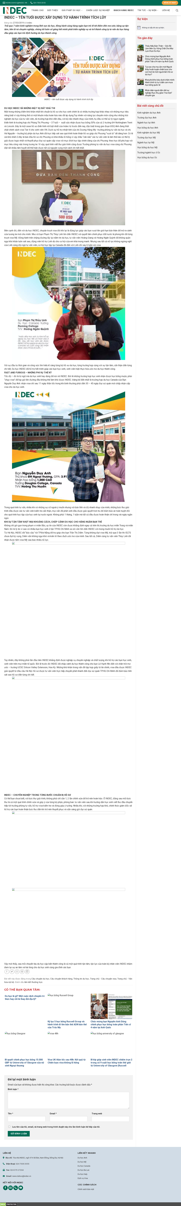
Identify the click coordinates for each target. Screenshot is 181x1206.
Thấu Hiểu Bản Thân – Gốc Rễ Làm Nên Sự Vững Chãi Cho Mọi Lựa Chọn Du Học (159, 48)
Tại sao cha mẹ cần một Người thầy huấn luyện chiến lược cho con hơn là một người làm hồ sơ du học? (159, 71)
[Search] (177, 10)
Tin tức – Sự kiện (146, 10)
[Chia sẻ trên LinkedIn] (27, 971)
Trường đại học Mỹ (146, 137)
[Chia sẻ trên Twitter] (12, 971)
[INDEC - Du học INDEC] (15, 10)
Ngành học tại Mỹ (145, 142)
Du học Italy (82, 1174)
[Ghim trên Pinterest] (22, 971)
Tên (10, 1113)
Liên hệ (166, 10)
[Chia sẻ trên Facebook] (7, 971)
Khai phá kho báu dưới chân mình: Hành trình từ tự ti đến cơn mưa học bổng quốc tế (160, 82)
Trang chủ (37, 10)
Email (53, 1113)
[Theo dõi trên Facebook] (5, 1188)
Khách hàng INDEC (124, 10)
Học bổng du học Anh (147, 127)
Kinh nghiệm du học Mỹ (148, 132)
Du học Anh (82, 1158)
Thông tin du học (81, 978)
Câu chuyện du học (40, 978)
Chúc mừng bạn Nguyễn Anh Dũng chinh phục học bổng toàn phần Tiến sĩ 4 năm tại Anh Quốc (159, 59)
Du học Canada (84, 1166)
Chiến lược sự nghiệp (98, 10)
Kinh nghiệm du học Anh (148, 112)
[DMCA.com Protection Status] (8, 1204)
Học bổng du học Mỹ (147, 147)
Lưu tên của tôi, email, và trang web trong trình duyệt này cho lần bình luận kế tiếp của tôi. (56, 1127)
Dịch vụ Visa (83, 1178)
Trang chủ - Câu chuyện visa (103, 978)
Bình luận (13, 1089)
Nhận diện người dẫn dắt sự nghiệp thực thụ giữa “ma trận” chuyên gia (158, 93)
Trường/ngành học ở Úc (148, 152)
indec (29, 23)
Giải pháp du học (71, 10)
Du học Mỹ (82, 1162)
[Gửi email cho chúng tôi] (10, 1188)
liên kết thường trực (33, 982)
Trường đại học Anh (146, 117)
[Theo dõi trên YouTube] (20, 1188)
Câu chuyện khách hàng (61, 978)
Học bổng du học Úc (147, 157)
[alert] (156, 27)
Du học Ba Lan (83, 1170)
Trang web (97, 1113)
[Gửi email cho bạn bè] (17, 971)
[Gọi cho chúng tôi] (15, 1188)
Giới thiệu (52, 10)
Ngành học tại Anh (146, 122)
